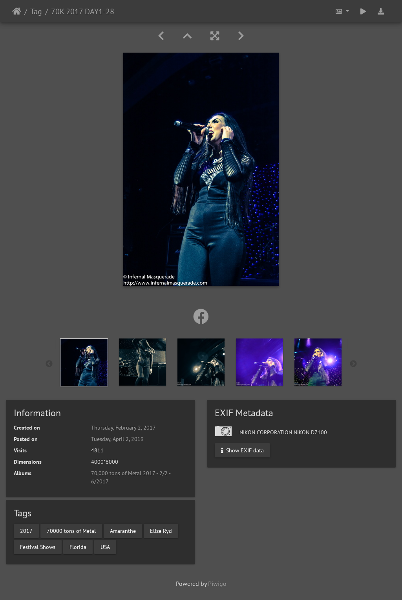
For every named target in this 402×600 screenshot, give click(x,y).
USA (105, 546)
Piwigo (217, 583)
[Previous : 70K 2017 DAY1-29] (161, 35)
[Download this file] (381, 11)
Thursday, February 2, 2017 (123, 427)
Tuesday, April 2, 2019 (117, 439)
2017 (26, 530)
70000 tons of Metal (71, 530)
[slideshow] (363, 11)
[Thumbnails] (187, 35)
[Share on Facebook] (201, 316)
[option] (84, 362)
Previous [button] (49, 364)
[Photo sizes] (342, 11)
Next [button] (353, 364)
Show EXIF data (244, 450)
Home (16, 11)
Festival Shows (37, 546)
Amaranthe (123, 530)
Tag (36, 11)
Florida (77, 546)
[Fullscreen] (214, 35)
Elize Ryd (161, 530)
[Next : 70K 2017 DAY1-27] (241, 35)
